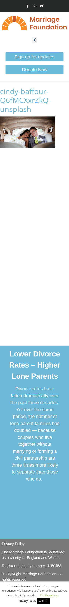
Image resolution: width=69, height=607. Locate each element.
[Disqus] (34, 198)
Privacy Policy (13, 544)
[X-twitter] (34, 6)
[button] (34, 40)
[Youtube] (41, 6)
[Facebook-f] (27, 6)
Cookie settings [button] (49, 595)
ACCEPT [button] (43, 601)
